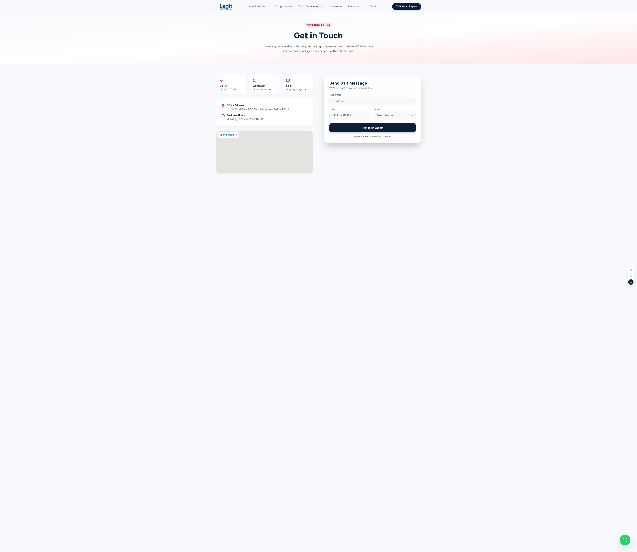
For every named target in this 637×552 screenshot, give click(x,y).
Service (378, 109)
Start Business (257, 6)
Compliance (282, 6)
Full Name (335, 95)
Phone (333, 109)
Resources (354, 6)
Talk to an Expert (406, 6)
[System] (631, 282)
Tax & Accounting (308, 6)
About (373, 6)
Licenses (333, 6)
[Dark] (631, 276)
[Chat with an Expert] (625, 540)
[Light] (631, 270)
